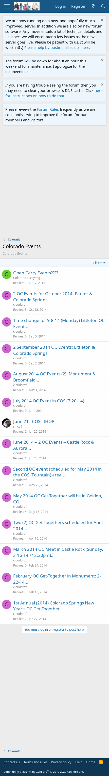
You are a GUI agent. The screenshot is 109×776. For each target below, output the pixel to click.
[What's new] (93, 6)
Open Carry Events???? (35, 273)
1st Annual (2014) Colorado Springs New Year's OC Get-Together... (53, 606)
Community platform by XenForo (44, 771)
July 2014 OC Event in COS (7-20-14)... (50, 401)
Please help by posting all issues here (56, 47)
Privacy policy (61, 762)
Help (78, 762)
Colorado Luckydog (26, 278)
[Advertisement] (54, 182)
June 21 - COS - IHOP (33, 421)
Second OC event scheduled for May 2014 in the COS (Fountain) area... (57, 472)
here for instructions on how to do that (53, 93)
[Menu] (7, 6)
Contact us (12, 762)
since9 (17, 426)
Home (90, 762)
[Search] (103, 6)
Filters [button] (97, 262)
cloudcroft (20, 304)
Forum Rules (48, 109)
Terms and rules (35, 762)
